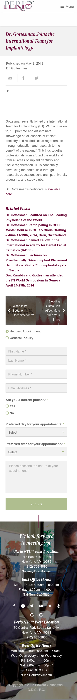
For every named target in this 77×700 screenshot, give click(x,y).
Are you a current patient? (27, 399)
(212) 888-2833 (36, 637)
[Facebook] (13, 606)
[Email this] (12, 78)
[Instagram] (22, 606)
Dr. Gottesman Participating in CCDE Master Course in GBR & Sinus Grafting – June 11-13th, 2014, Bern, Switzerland (36, 230)
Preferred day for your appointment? (35, 424)
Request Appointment (25, 331)
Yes (12, 406)
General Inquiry (21, 338)
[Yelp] (58, 606)
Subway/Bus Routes (36, 571)
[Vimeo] (49, 606)
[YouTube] (40, 606)
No (12, 413)
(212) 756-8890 (36, 566)
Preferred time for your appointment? (35, 443)
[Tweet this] (35, 78)
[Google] (31, 614)
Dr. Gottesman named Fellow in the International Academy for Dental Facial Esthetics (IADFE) (36, 245)
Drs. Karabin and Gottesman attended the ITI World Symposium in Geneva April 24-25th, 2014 (34, 280)
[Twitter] (31, 606)
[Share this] (23, 78)
